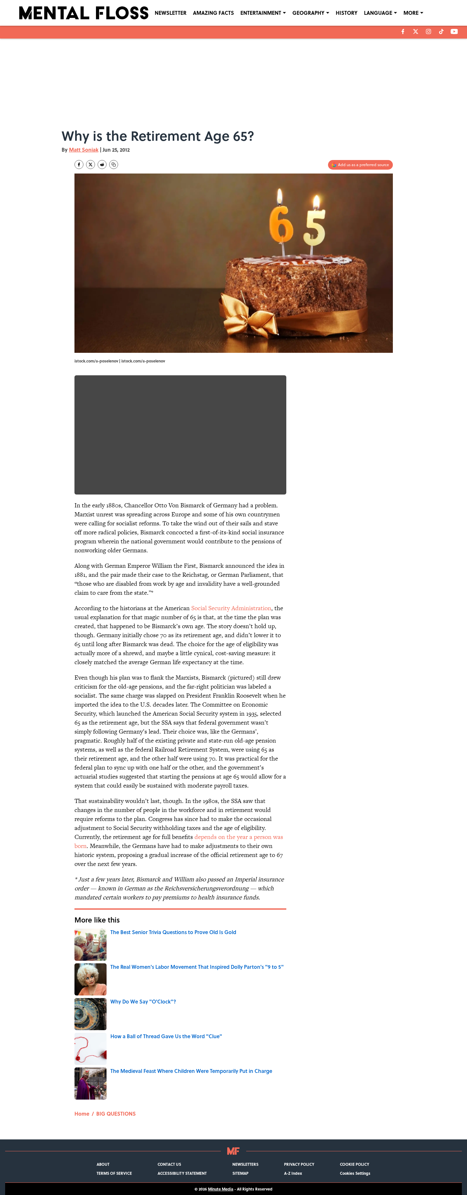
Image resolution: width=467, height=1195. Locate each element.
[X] (415, 31)
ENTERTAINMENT (260, 12)
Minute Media (220, 1189)
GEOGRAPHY (308, 12)
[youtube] (454, 31)
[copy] (113, 164)
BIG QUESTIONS (116, 1113)
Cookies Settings (355, 1173)
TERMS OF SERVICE (114, 1173)
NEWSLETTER (170, 12)
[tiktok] (441, 31)
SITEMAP (240, 1173)
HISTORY (347, 12)
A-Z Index (293, 1173)
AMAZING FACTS (213, 12)
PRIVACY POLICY (299, 1164)
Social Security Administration (231, 608)
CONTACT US (169, 1164)
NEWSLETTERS (245, 1164)
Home (81, 1113)
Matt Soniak (84, 149)
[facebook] (403, 31)
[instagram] (428, 31)
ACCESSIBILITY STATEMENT (182, 1173)
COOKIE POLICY (354, 1164)
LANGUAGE (378, 12)
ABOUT (103, 1164)
